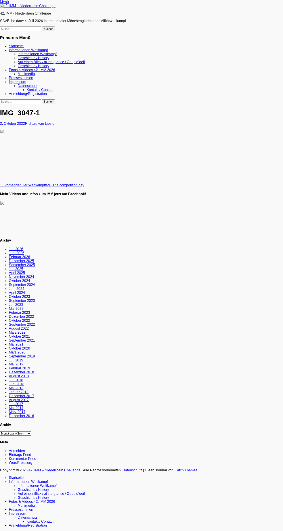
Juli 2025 (16, 269)
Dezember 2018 (21, 372)
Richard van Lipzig (39, 123)
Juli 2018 (16, 380)
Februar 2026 (19, 257)
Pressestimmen (21, 78)
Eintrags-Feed (20, 455)
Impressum (17, 82)
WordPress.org (20, 463)
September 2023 (22, 300)
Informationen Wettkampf (28, 50)
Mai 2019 (16, 364)
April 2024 (17, 293)
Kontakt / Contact (40, 90)
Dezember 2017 (21, 396)
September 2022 (22, 324)
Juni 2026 (16, 253)
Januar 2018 (19, 392)
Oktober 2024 (19, 281)
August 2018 (19, 376)
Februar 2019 (19, 368)
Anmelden (17, 451)
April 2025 (17, 273)
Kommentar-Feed (22, 459)
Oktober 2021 (19, 336)
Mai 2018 (16, 388)
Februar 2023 (19, 312)
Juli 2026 (16, 249)
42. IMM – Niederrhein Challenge (55, 470)
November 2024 (21, 277)
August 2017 (19, 400)
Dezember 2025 (21, 261)
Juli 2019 (16, 360)
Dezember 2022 (21, 316)
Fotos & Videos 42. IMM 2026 (32, 70)
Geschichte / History (33, 58)
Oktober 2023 (19, 297)
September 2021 (22, 340)
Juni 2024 (16, 289)
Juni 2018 (16, 384)
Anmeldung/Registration (28, 94)
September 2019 (22, 356)
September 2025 (22, 265)
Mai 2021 (16, 344)
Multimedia (26, 74)
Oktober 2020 (19, 348)
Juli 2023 (16, 304)
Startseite (16, 46)
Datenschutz (27, 86)
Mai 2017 (16, 408)
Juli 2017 (16, 404)
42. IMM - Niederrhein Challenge (25, 13)
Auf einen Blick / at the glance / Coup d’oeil (51, 62)
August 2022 (19, 328)
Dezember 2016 (21, 416)
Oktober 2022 (19, 320)
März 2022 (17, 332)
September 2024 (22, 285)
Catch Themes (185, 470)
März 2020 (17, 352)
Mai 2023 (16, 308)
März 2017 (17, 412)
